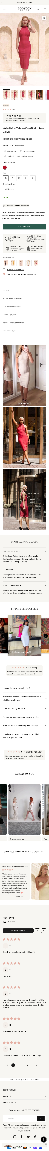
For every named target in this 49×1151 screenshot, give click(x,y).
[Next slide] (46, 636)
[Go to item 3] (23, 94)
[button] (16, 205)
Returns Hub (27, 593)
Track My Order (30, 577)
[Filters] (37, 930)
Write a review (18, 930)
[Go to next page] (41, 1065)
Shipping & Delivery (20, 562)
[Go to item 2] (14, 94)
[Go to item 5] (39, 94)
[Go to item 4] (31, 94)
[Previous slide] (3, 636)
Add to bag (24, 227)
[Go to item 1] (6, 94)
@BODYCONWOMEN (30, 1079)
